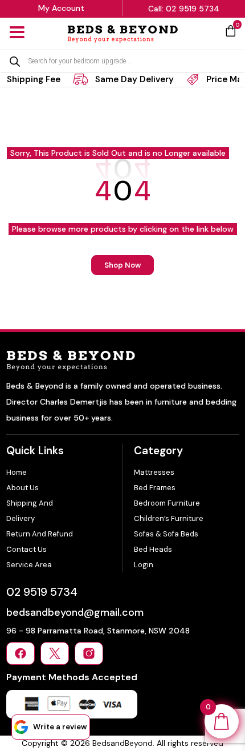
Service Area (29, 565)
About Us (22, 487)
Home (16, 472)
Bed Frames (154, 487)
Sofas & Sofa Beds (166, 534)
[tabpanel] (121, 79)
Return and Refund (39, 534)
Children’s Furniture (168, 518)
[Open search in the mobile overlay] (122, 61)
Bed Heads (153, 549)
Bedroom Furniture (167, 503)
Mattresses (154, 472)
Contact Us (26, 549)
